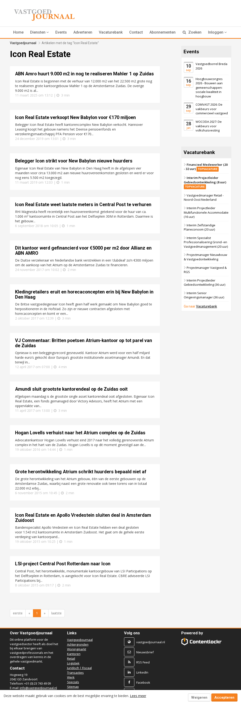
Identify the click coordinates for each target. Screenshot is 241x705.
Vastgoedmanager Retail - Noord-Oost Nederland (204, 197)
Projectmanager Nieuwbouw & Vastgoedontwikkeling (205, 257)
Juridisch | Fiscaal (79, 668)
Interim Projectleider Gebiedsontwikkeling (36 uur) (204, 282)
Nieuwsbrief (145, 652)
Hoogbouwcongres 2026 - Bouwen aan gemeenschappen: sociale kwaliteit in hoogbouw (209, 87)
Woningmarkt (76, 649)
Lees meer (138, 695)
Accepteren (224, 697)
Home (18, 32)
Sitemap (73, 687)
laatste (56, 613)
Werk (71, 677)
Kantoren (73, 654)
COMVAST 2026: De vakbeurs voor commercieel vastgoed (212, 109)
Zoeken (194, 32)
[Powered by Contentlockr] (201, 641)
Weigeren (199, 697)
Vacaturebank (111, 32)
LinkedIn (142, 672)
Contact (136, 32)
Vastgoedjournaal (23, 43)
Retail (71, 658)
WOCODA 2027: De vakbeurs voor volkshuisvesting (209, 125)
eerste (18, 613)
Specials (73, 682)
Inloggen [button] (216, 32)
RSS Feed (143, 662)
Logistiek (73, 663)
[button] (39, 32)
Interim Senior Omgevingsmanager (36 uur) (204, 295)
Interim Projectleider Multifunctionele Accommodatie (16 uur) (206, 212)
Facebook (143, 682)
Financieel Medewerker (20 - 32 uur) (206, 166)
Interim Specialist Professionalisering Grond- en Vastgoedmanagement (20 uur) (206, 242)
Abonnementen (162, 32)
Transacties (75, 672)
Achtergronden (77, 644)
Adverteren (82, 32)
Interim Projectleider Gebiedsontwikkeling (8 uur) (205, 182)
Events (61, 32)
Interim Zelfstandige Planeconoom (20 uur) (199, 227)
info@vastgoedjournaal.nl (38, 688)
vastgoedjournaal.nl (150, 642)
